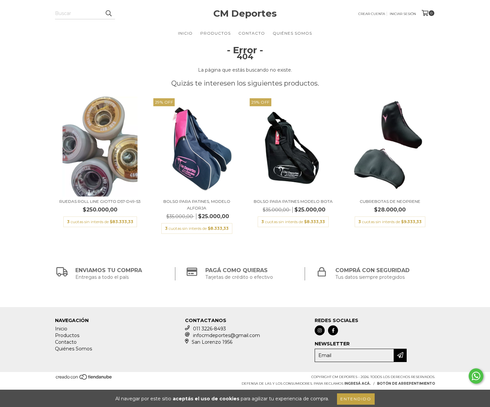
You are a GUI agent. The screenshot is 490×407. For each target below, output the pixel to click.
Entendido (355, 398)
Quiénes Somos (292, 33)
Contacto (251, 33)
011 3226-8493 (209, 329)
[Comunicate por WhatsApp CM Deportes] (476, 376)
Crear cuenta (371, 14)
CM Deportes (245, 13)
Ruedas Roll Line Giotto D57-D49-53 (100, 201)
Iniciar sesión (403, 14)
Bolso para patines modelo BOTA (293, 201)
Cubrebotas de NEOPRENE (390, 201)
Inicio (185, 33)
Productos (215, 33)
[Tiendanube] (84, 379)
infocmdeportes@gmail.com (226, 335)
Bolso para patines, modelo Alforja (196, 204)
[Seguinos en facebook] (333, 330)
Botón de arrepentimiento (406, 383)
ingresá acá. (357, 383)
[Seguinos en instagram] (320, 330)
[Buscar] (108, 13)
